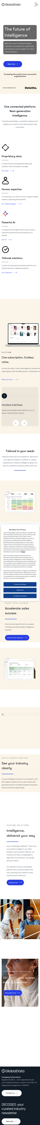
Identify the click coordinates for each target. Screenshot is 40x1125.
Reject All (20, 590)
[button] (16, 423)
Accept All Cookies (20, 596)
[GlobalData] (11, 4)
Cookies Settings (20, 584)
